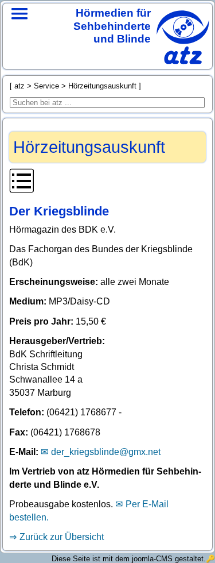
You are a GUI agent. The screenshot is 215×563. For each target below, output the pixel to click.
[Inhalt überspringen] (107, 182)
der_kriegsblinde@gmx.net (106, 452)
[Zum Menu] (19, 29)
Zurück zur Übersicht (61, 537)
